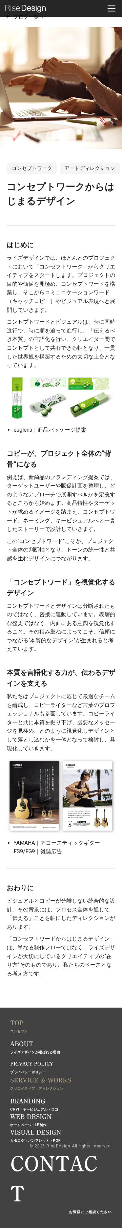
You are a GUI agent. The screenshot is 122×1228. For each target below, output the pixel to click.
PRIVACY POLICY (31, 1064)
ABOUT (21, 1043)
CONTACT (54, 1179)
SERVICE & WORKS (40, 1080)
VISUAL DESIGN (35, 1132)
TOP (16, 1022)
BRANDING (27, 1101)
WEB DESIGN (31, 1116)
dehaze (111, 8)
